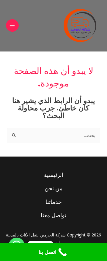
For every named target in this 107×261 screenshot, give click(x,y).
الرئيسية (53, 175)
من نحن (53, 188)
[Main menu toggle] (12, 25)
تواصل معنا (53, 215)
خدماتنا (53, 202)
